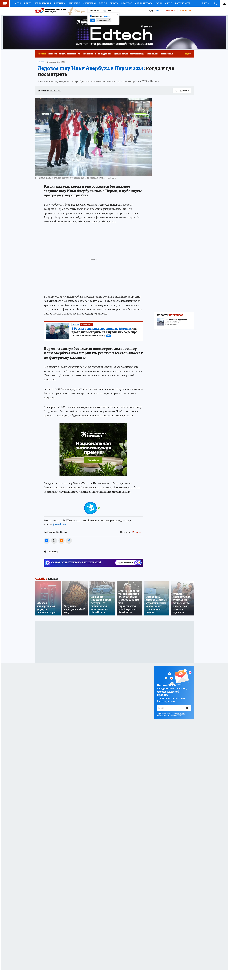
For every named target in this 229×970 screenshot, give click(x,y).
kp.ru (138, 532)
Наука (159, 3)
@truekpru (59, 524)
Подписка (185, 10)
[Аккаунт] (224, 3)
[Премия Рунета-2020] (75, 10)
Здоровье (126, 3)
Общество (74, 3)
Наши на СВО (152, 54)
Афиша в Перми (121, 54)
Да (93, 20)
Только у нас (167, 54)
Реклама (170, 10)
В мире (103, 3)
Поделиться (183, 91)
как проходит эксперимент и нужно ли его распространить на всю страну (104, 332)
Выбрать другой (103, 20)
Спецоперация (42, 3)
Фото (18, 3)
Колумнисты (182, 3)
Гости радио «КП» (103, 54)
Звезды (114, 3)
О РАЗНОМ (53, 552)
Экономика (89, 3)
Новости (53, 54)
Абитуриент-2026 (137, 54)
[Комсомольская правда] (50, 10)
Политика (59, 3)
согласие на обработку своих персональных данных (171, 714)
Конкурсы (88, 54)
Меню (4, 3)
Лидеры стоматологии (70, 54)
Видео (27, 3)
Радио (156, 10)
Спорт (168, 3)
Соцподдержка (143, 3)
